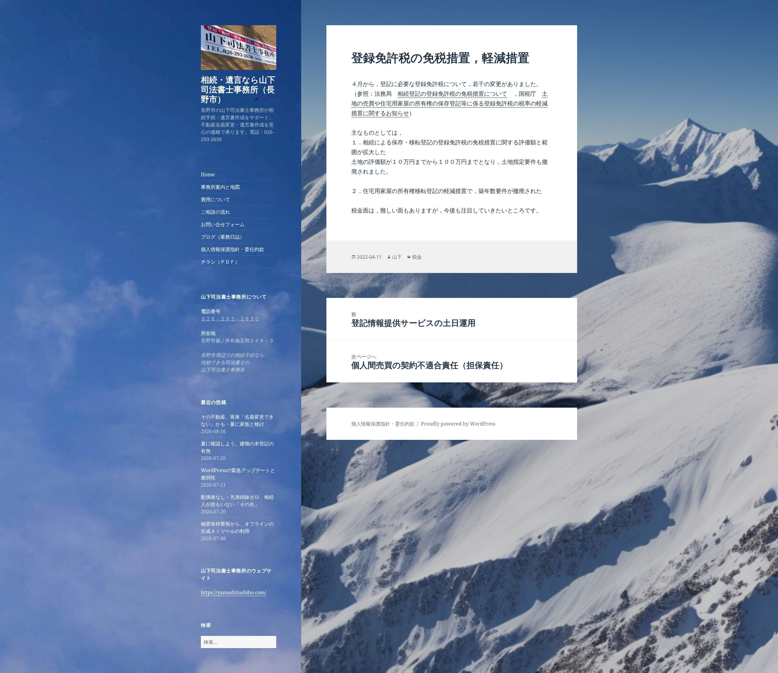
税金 (417, 257)
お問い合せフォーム (223, 224)
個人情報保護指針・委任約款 (232, 249)
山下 (397, 257)
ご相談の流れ (215, 212)
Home (208, 174)
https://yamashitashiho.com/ (233, 592)
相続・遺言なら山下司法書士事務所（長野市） (238, 89)
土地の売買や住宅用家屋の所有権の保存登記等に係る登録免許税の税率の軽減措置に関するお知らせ (449, 103)
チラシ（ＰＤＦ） (220, 261)
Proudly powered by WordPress (458, 423)
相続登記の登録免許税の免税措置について (452, 94)
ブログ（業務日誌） (223, 236)
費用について (215, 199)
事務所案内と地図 (220, 187)
